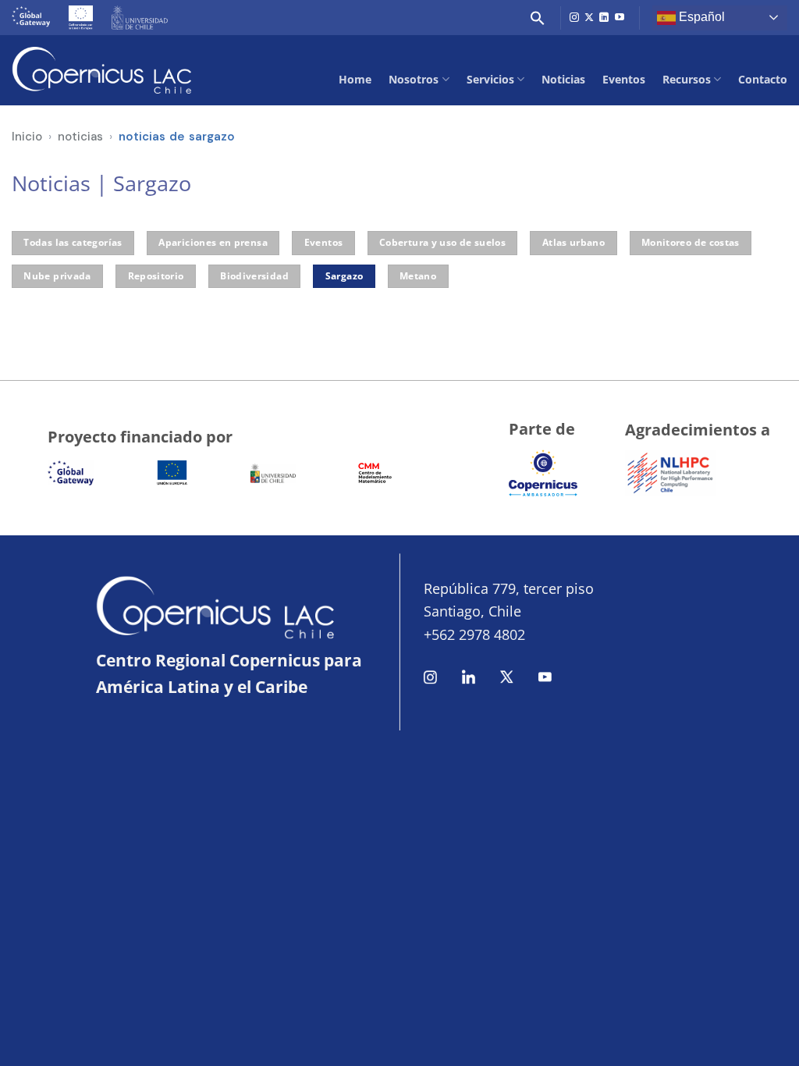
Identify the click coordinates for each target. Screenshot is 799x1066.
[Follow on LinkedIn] (604, 17)
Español (700, 16)
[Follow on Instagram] (574, 17)
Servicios (490, 79)
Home (355, 79)
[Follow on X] (589, 17)
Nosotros (414, 79)
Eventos (623, 79)
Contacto (762, 79)
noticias (80, 136)
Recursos (686, 79)
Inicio (27, 136)
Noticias (563, 79)
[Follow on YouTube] (619, 17)
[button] (537, 18)
